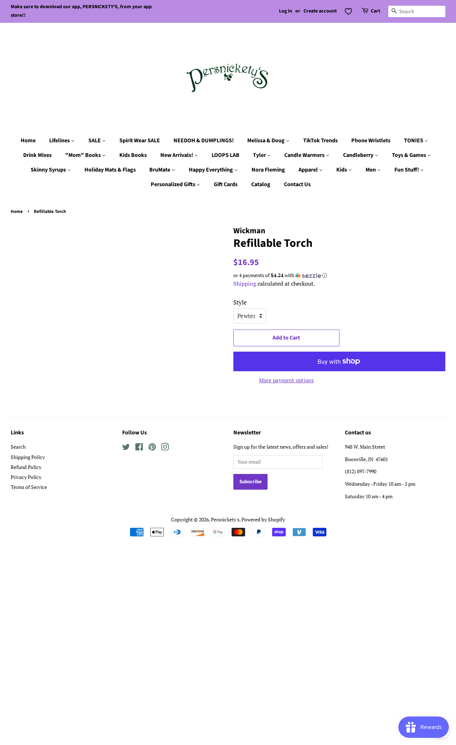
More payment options (286, 380)
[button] (339, 275)
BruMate (160, 170)
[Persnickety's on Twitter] (126, 448)
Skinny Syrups (49, 170)
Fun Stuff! (407, 170)
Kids (342, 170)
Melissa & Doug (266, 140)
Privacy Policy (26, 477)
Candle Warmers (305, 155)
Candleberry (358, 155)
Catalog (260, 184)
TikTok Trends (320, 140)
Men (371, 170)
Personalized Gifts (173, 184)
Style (240, 302)
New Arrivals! (177, 155)
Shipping (244, 283)
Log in (285, 11)
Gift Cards (226, 184)
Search (18, 446)
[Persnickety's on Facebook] (139, 448)
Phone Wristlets (370, 140)
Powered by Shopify (263, 519)
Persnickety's (225, 519)
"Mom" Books (83, 155)
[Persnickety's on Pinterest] (152, 448)
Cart (375, 11)
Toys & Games (409, 155)
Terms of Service (29, 487)
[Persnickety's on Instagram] (165, 448)
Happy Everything (211, 170)
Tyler (260, 155)
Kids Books (133, 155)
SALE (95, 140)
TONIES (414, 140)
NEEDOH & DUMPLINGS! (203, 140)
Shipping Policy (28, 457)
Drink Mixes (37, 155)
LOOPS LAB (225, 155)
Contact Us (297, 184)
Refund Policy (26, 467)
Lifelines (60, 140)
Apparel (309, 170)
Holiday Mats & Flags (110, 170)
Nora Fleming (268, 170)
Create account (320, 11)
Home (28, 140)
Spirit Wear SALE (139, 140)
